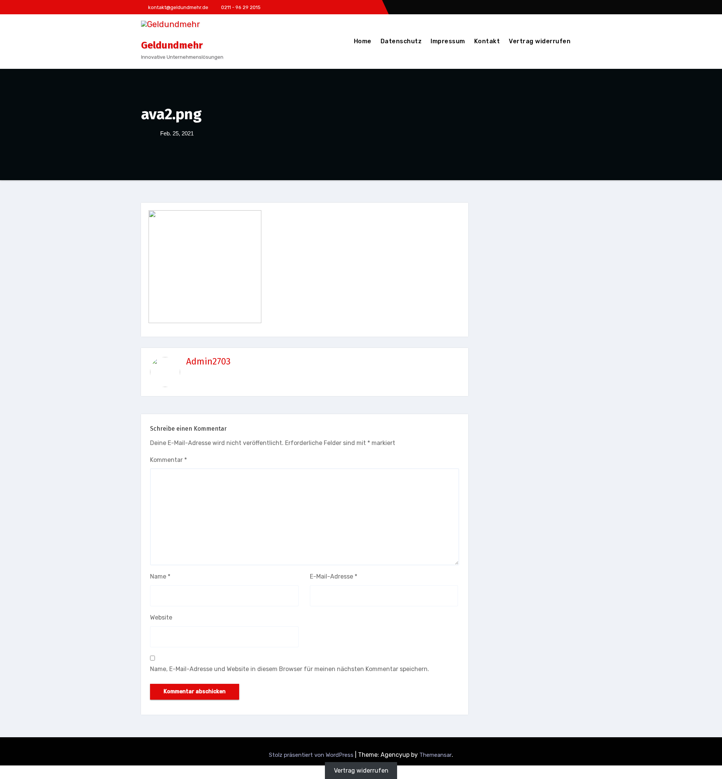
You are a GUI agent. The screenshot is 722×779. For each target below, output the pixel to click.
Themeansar (435, 755)
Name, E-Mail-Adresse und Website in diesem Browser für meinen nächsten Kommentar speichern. (289, 669)
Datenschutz (401, 41)
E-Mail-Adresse (333, 576)
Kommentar (168, 459)
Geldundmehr (172, 45)
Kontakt (487, 41)
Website (161, 617)
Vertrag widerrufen (539, 41)
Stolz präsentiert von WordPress (312, 755)
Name (160, 576)
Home (363, 41)
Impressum (448, 41)
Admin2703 (208, 361)
